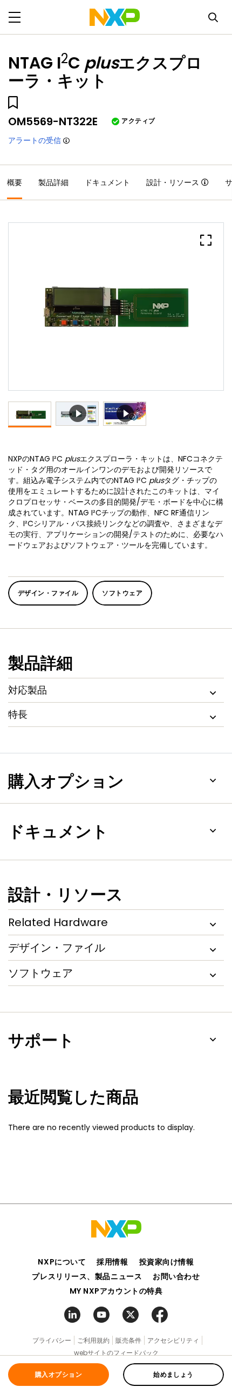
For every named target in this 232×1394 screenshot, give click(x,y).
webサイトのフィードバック (116, 1352)
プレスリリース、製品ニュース (87, 1276)
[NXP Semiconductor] (115, 17)
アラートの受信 (34, 140)
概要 (14, 182)
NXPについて (62, 1261)
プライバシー (51, 1340)
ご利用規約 (93, 1340)
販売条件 (128, 1340)
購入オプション (58, 1374)
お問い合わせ (176, 1276)
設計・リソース (172, 182)
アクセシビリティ (173, 1340)
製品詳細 (53, 182)
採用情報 (112, 1261)
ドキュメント (107, 182)
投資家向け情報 (166, 1261)
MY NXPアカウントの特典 (116, 1291)
